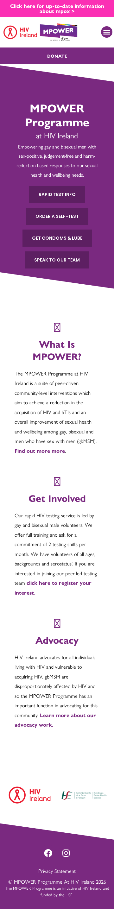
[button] (106, 32)
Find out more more (40, 450)
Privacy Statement (57, 871)
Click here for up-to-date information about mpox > (57, 8)
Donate (57, 56)
